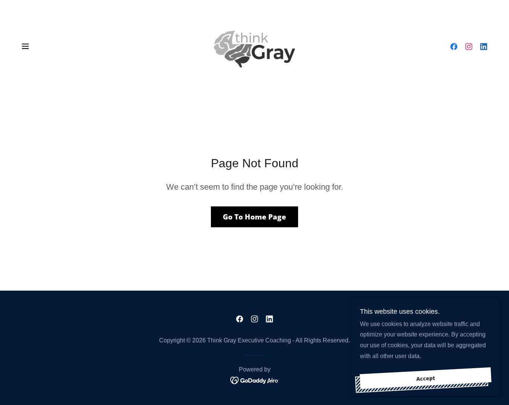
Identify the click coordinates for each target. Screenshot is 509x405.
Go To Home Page (254, 217)
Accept (425, 378)
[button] (25, 46)
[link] (254, 45)
